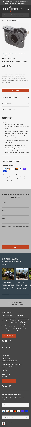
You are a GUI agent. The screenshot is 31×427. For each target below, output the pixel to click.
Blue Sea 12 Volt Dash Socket (12, 20)
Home (3, 20)
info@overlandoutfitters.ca (9, 361)
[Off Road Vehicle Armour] (8, 274)
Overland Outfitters (9, 423)
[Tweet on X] (7, 109)
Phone (3, 218)
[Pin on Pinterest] (13, 109)
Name (3, 202)
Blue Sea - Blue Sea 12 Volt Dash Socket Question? (15, 226)
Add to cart (16, 90)
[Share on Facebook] (10, 109)
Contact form (8, 381)
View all (4, 264)
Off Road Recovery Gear (21, 284)
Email (3, 210)
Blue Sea (4, 58)
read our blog (8, 335)
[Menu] (28, 9)
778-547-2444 (6, 359)
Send (15, 247)
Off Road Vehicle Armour (8, 284)
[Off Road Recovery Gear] (22, 274)
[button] (25, 9)
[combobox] (15, 15)
